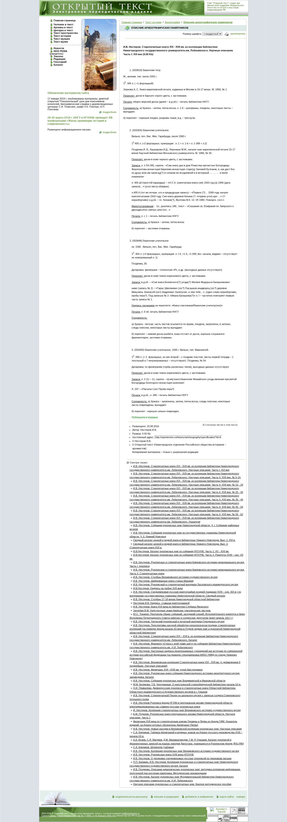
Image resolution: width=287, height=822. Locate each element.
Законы (58, 56)
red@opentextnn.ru (130, 813)
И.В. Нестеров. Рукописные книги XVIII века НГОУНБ (163, 754)
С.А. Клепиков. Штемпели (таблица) (153, 747)
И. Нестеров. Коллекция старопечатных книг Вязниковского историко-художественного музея (187, 710)
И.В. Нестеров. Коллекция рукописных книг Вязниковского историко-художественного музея (186, 751)
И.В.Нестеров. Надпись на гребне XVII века (158, 588)
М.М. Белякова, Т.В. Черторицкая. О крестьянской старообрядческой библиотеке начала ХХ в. (187, 684)
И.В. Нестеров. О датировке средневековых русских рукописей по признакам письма (182, 758)
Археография (172, 22)
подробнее (109, 112)
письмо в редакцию (166, 796)
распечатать (238, 33)
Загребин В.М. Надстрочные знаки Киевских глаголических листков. (172, 610)
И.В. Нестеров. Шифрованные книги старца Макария (163, 581)
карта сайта (227, 796)
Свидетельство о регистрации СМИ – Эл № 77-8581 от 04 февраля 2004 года (78, 816)
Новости (59, 48)
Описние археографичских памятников (208, 22)
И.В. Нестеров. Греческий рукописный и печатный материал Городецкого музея (178, 621)
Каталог (58, 64)
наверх (241, 796)
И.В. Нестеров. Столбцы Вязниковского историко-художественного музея (175, 577)
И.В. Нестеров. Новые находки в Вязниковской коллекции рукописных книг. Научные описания (187, 728)
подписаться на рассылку (131, 796)
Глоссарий (60, 62)
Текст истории (62, 36)
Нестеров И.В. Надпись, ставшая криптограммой (161, 603)
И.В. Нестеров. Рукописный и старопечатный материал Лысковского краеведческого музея (185, 584)
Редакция (59, 59)
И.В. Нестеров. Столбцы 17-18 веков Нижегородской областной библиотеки (176, 599)
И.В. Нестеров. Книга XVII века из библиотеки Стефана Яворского (171, 606)
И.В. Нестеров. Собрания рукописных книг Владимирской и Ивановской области (179, 680)
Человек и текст (63, 24)
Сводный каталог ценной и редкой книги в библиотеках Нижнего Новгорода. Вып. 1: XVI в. (184, 540)
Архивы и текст (63, 27)
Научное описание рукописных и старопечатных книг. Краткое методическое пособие (182, 784)
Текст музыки (62, 38)
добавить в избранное (199, 796)
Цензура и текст (63, 30)
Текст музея (61, 41)
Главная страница (65, 20)
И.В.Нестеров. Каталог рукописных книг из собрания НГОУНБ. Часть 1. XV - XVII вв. (181, 551)
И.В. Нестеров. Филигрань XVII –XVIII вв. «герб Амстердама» (168, 669)
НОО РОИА (58, 52)
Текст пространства (66, 33)
